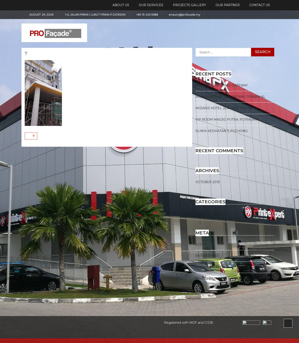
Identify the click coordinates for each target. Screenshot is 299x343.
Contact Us (259, 5)
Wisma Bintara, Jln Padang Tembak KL (230, 97)
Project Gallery (211, 213)
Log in (201, 244)
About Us (121, 5)
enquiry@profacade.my (184, 14)
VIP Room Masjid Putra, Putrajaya (226, 119)
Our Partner (228, 5)
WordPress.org (210, 278)
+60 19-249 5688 (147, 14)
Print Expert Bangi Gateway (221, 85)
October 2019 (207, 182)
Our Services (151, 5)
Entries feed (207, 256)
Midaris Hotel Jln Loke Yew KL (223, 108)
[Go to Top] (288, 323)
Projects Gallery (189, 5)
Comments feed (210, 267)
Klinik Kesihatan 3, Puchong (221, 131)
